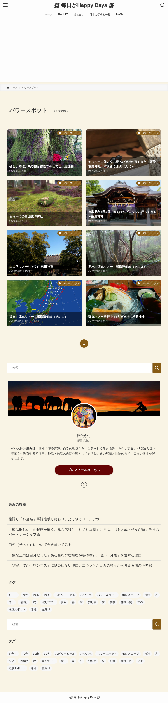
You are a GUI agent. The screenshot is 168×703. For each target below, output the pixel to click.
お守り (13, 595)
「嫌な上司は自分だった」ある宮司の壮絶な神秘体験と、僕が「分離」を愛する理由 (75, 555)
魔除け (46, 609)
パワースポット (107, 595)
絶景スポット (17, 609)
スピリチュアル (65, 595)
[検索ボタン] (163, 5)
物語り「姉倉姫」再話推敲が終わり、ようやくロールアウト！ (58, 519)
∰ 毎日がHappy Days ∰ (84, 5)
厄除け (23, 602)
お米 (36, 595)
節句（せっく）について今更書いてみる (40, 545)
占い (11, 602)
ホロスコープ (130, 595)
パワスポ (86, 595)
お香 (47, 595)
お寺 (25, 595)
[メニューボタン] (5, 5)
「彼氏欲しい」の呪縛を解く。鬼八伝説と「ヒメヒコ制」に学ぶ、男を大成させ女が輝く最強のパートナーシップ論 (84, 532)
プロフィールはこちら (84, 470)
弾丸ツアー (48, 602)
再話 (147, 595)
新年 (63, 602)
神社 (113, 602)
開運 (34, 609)
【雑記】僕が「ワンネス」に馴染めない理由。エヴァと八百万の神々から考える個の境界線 (80, 565)
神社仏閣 (126, 602)
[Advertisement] (84, 51)
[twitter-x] (84, 485)
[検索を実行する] (156, 368)
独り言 (92, 602)
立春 (140, 602)
